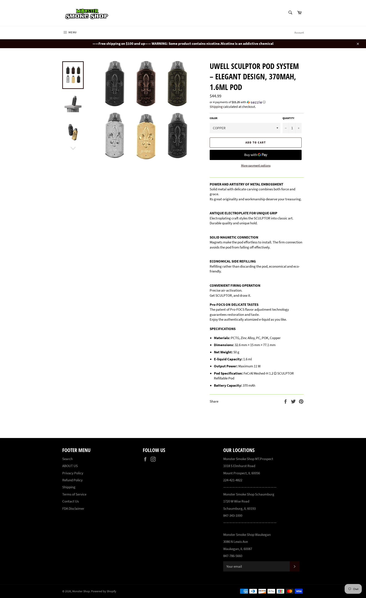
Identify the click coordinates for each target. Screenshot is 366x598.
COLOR (213, 118)
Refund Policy (72, 480)
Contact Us (70, 501)
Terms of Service (74, 494)
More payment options (255, 165)
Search (67, 458)
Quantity (288, 118)
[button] (257, 102)
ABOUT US (70, 465)
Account (299, 32)
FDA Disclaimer (73, 508)
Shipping (216, 106)
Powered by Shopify (103, 591)
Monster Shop (81, 591)
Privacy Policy (72, 473)
